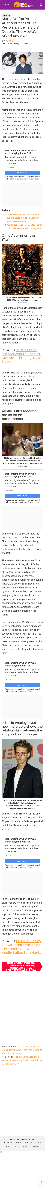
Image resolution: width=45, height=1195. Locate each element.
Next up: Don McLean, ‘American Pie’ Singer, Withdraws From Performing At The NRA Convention (21, 966)
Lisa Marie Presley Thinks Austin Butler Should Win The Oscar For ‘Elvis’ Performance (23, 218)
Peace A (10, 40)
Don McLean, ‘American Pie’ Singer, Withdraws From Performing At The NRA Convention (22, 1050)
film (20, 113)
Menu (6, 4)
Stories (6, 15)
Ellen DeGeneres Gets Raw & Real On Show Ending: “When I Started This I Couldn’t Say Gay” (22, 1060)
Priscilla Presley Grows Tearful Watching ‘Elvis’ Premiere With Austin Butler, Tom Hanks (22, 947)
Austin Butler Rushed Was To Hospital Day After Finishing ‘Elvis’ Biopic (21, 356)
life (28, 94)
